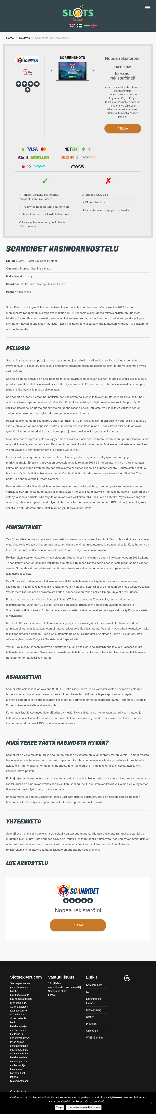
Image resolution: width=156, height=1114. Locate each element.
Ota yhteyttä (18, 1091)
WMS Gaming (94, 1037)
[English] (72, 25)
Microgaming (93, 1009)
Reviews (24, 37)
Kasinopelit (13, 396)
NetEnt (90, 1016)
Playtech (91, 1023)
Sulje (59, 1107)
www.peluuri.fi (72, 987)
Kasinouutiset (94, 984)
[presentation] (52, 70)
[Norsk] (94, 25)
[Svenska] (87, 25)
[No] (151, 1103)
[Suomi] (79, 25)
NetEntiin (66, 420)
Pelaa (122, 128)
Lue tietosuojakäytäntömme (83, 1107)
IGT (88, 991)
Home (10, 37)
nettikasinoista (69, 396)
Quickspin (92, 1030)
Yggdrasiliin (125, 420)
